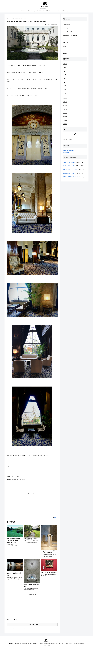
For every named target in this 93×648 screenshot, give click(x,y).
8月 (65, 71)
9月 (65, 67)
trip (56, 643)
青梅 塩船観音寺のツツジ (70, 169)
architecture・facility (49, 643)
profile (75, 643)
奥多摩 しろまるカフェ (69, 162)
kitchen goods (25, 643)
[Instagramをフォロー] (75, 134)
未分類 (70, 643)
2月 (65, 89)
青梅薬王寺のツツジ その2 (70, 177)
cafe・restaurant (34, 643)
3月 (65, 86)
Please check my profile (69, 150)
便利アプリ (60, 643)
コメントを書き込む (32, 624)
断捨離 (66, 643)
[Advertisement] (32, 505)
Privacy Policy (66, 152)
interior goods (18, 643)
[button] (85, 139)
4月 (65, 82)
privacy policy (81, 643)
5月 (65, 78)
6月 (65, 75)
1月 (65, 93)
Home (11, 643)
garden (41, 643)
